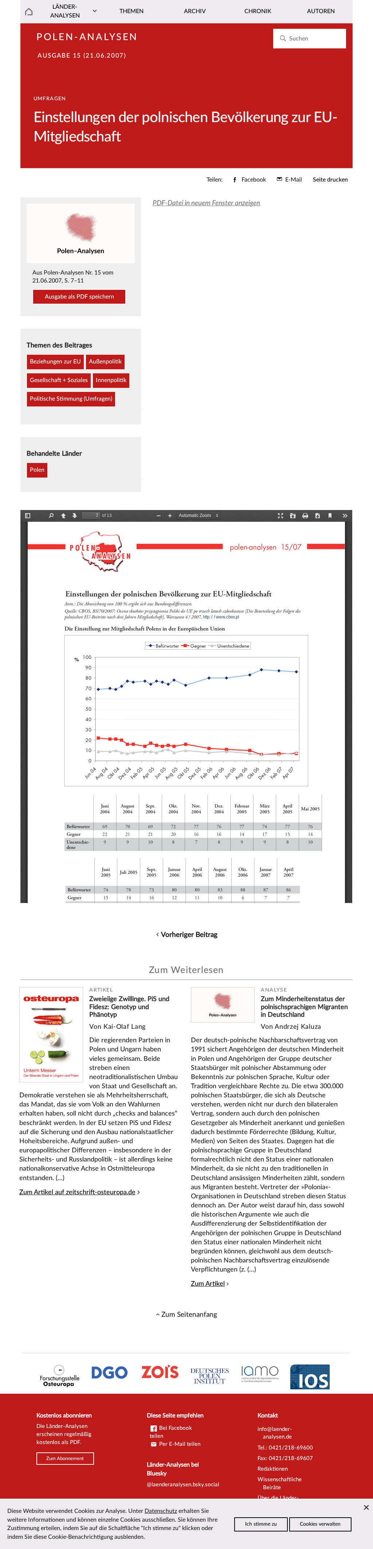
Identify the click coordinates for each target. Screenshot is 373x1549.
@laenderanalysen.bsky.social (183, 1484)
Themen (131, 11)
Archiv (195, 11)
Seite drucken (330, 180)
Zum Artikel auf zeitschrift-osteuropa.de (77, 1192)
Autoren (321, 11)
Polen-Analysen (87, 37)
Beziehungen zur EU (55, 362)
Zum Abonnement (65, 1458)
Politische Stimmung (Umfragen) (71, 399)
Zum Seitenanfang (189, 1314)
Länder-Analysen (65, 11)
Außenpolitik (105, 362)
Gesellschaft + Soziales (59, 380)
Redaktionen (273, 1469)
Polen (37, 470)
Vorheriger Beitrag (189, 934)
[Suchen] (282, 38)
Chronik (257, 11)
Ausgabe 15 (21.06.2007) (82, 56)
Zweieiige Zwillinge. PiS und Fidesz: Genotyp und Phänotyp (129, 1006)
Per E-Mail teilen (179, 1444)
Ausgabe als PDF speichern (79, 297)
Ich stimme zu (261, 1524)
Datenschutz (161, 1511)
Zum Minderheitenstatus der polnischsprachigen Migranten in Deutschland (304, 1006)
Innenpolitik (111, 380)
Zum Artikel (208, 1284)
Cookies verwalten (320, 1524)
